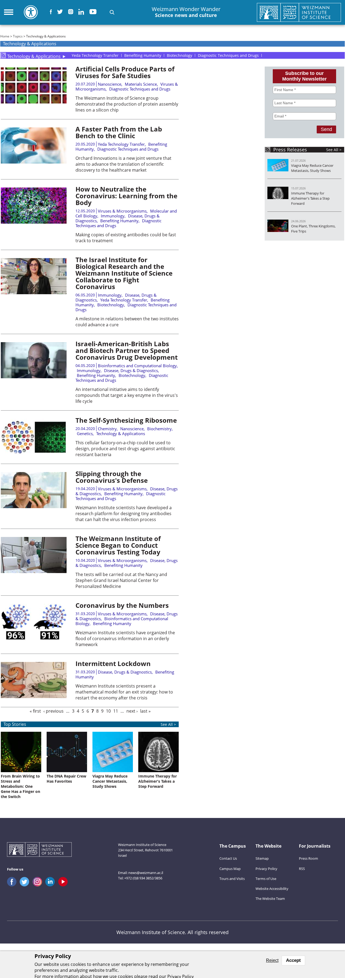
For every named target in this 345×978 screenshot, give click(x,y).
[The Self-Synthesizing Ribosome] (34, 453)
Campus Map (230, 868)
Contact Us (228, 858)
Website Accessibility (272, 888)
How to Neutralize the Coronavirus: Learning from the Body (126, 196)
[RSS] (3, 55)
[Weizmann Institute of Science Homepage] (299, 12)
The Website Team (270, 898)
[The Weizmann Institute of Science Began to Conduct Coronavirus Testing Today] (34, 571)
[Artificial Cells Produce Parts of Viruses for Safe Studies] (34, 102)
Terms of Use (266, 878)
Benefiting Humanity (119, 220)
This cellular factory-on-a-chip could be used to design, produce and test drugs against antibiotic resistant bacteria (125, 448)
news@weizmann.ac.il (145, 872)
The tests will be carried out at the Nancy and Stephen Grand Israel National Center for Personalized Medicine (121, 580)
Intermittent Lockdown (113, 663)
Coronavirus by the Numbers (122, 605)
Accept (293, 960)
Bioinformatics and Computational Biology (137, 365)
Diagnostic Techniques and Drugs (139, 89)
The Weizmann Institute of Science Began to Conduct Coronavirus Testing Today (118, 545)
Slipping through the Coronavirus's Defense (111, 477)
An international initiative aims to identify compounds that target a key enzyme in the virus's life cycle (126, 395)
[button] (112, 12)
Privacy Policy (266, 868)
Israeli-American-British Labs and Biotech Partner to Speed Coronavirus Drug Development (126, 350)
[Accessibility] (31, 12)
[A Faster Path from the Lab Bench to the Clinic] (34, 162)
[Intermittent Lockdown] (34, 696)
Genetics (85, 433)
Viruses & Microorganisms (122, 211)
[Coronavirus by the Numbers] (34, 638)
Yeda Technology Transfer (121, 144)
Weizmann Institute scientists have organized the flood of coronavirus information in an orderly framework (125, 638)
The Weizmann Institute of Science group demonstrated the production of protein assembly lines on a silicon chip (126, 104)
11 (115, 711)
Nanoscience (109, 84)
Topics (18, 36)
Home (4, 36)
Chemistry (107, 428)
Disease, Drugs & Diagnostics (131, 370)
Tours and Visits (232, 878)
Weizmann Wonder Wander (186, 12)
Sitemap (262, 858)
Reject (272, 960)
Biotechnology (110, 304)
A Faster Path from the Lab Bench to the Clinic (118, 132)
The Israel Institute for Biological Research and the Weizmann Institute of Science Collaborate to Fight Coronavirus (123, 273)
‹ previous (53, 711)
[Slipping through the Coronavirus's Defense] (34, 506)
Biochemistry (159, 428)
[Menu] (8, 12)
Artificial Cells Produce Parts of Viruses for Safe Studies (124, 72)
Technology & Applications (34, 55)
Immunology (113, 216)
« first (35, 711)
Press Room (308, 858)
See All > (333, 149)
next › (132, 711)
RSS (302, 868)
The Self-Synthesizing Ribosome (126, 420)
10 (108, 711)
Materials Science (141, 84)
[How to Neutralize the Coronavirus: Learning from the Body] (34, 222)
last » (145, 711)
